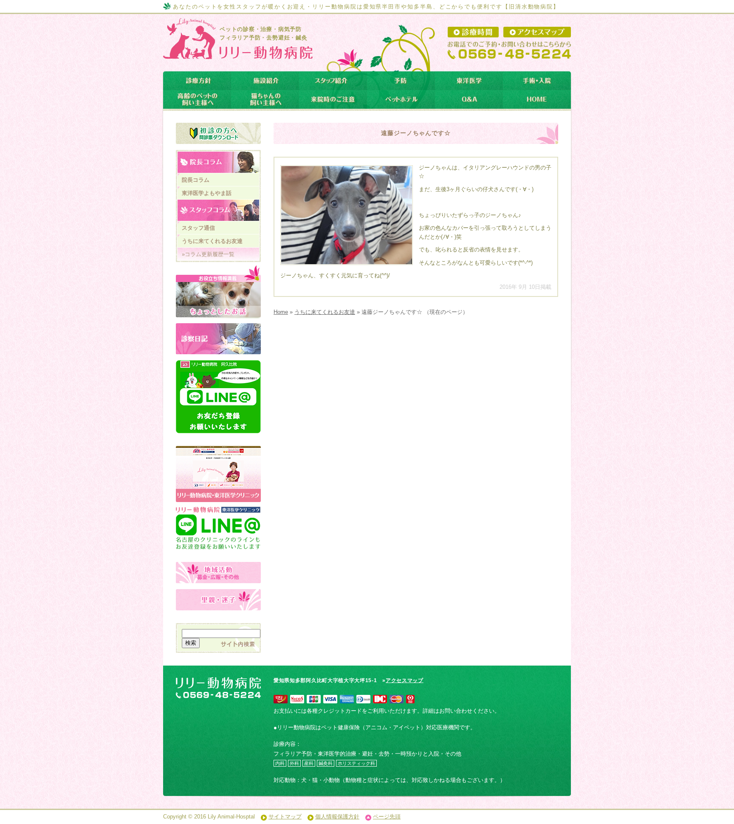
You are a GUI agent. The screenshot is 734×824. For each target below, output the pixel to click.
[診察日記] (218, 338)
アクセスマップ (404, 680)
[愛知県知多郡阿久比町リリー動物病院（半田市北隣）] (236, 52)
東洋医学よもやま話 (206, 193)
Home (281, 312)
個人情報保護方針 (337, 816)
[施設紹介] (265, 80)
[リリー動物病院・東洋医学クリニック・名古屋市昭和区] (218, 450)
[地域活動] (218, 572)
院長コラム (195, 180)
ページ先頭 (387, 816)
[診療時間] (473, 32)
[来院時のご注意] (333, 99)
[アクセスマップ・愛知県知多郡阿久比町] (537, 32)
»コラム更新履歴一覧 (208, 254)
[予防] (401, 80)
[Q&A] (469, 99)
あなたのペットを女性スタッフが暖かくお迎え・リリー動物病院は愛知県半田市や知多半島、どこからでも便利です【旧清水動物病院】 (366, 6)
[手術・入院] (537, 80)
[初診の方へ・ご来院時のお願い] (218, 133)
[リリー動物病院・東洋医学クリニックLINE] (218, 519)
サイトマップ (285, 816)
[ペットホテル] (401, 99)
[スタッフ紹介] (333, 80)
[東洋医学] (469, 80)
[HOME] (537, 99)
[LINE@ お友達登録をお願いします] (218, 396)
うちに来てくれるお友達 (324, 312)
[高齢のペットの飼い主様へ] (197, 99)
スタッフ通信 (198, 228)
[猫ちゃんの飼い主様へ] (265, 99)
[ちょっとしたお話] (218, 292)
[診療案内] (197, 80)
